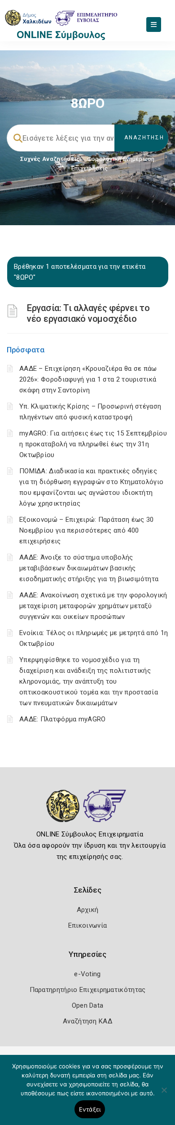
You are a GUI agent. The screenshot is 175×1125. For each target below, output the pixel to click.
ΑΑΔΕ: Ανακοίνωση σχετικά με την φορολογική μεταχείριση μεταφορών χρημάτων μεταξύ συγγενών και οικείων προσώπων (93, 606)
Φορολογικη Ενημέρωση (121, 159)
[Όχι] (163, 1094)
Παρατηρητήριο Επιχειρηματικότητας (88, 990)
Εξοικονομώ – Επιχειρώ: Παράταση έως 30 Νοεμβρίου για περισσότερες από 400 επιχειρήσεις (86, 530)
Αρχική (88, 910)
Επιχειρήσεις (89, 168)
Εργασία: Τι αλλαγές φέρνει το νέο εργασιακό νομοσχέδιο (88, 313)
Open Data (88, 1005)
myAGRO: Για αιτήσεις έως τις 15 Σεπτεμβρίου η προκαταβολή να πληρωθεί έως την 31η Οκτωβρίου (93, 444)
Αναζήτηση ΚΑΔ (87, 1021)
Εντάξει (90, 1109)
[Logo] (87, 812)
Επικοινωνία (87, 925)
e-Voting (87, 974)
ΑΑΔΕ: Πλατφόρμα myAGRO (62, 719)
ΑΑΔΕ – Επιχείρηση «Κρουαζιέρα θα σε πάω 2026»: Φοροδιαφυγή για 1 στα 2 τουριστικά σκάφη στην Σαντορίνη (88, 379)
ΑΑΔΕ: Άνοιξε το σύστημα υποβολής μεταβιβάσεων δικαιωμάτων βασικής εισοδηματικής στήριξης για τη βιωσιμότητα (88, 568)
